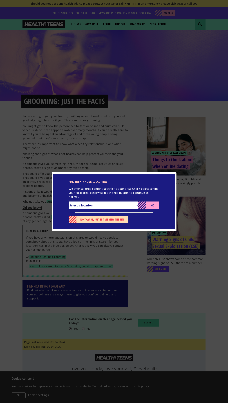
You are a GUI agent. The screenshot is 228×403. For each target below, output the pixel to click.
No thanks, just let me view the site (102, 219)
